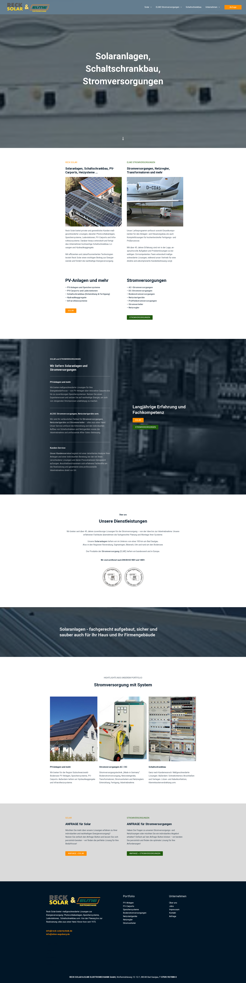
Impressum (51, 957)
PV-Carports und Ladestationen (82, 291)
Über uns (50, 950)
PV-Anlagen (128, 903)
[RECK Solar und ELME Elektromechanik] (30, 7)
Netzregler (128, 919)
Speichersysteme (131, 909)
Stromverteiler (129, 923)
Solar (147, 7)
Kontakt (49, 960)
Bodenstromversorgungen (142, 294)
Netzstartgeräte (137, 297)
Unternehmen (211, 7)
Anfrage (49, 964)
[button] (150, 7)
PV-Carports (128, 906)
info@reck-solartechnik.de (59, 931)
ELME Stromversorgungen (167, 7)
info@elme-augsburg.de (58, 934)
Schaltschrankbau (193, 7)
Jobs (48, 954)
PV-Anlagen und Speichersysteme (83, 287)
